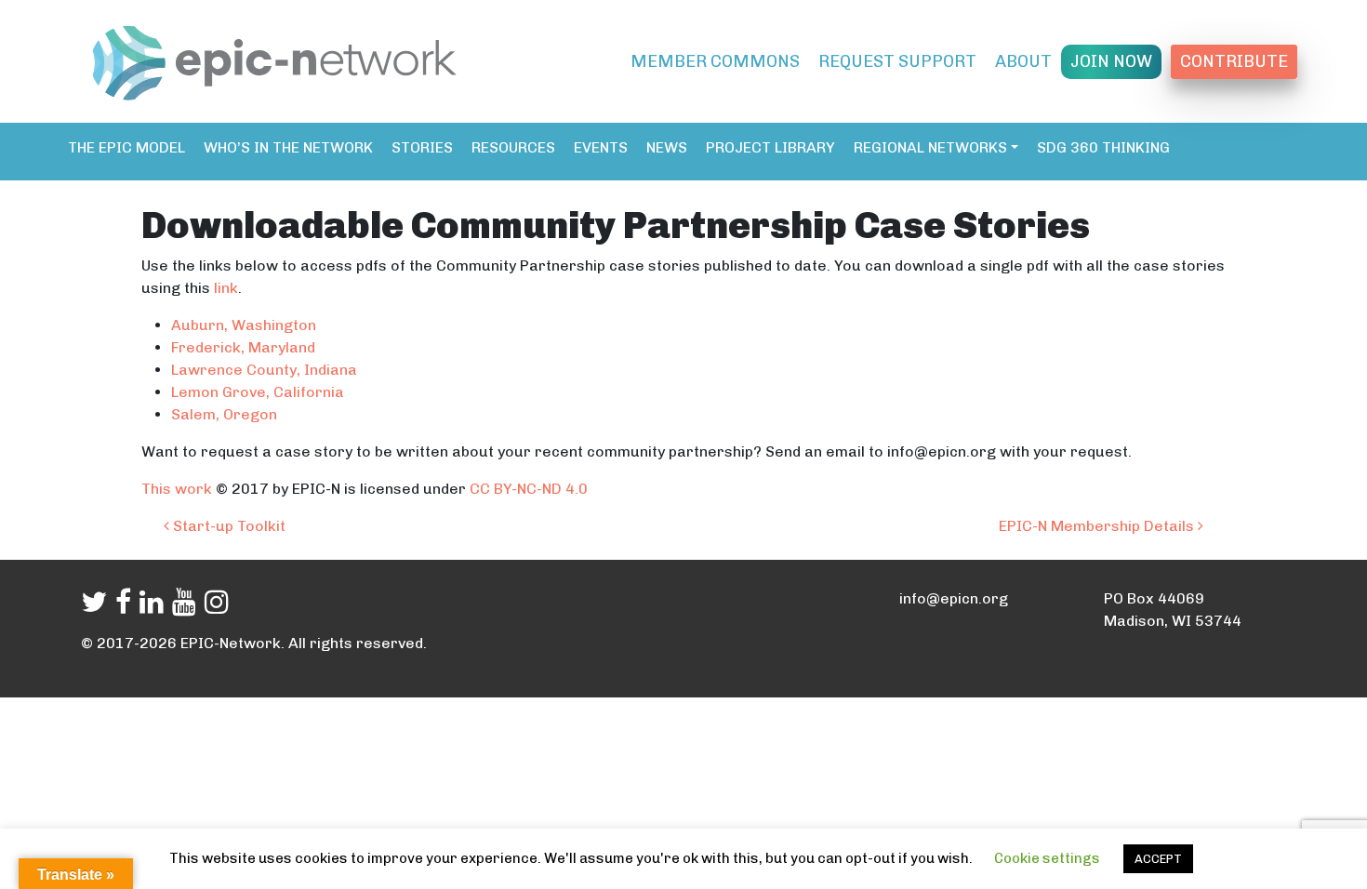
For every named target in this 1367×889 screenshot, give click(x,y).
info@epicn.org (953, 598)
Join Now (1111, 61)
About (1023, 61)
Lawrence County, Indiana (264, 369)
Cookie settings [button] (1047, 858)
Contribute (1234, 61)
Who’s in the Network (288, 147)
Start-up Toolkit (227, 526)
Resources (513, 147)
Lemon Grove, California (257, 392)
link (226, 288)
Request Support (897, 61)
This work (178, 489)
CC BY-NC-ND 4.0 (530, 489)
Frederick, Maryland (243, 347)
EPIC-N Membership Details (1098, 526)
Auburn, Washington (243, 325)
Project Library (770, 147)
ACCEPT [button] (1158, 859)
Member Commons (715, 61)
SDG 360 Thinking (1103, 147)
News (666, 147)
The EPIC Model (126, 147)
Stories (422, 147)
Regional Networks (930, 147)
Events (601, 147)
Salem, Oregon (224, 414)
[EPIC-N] (274, 59)
